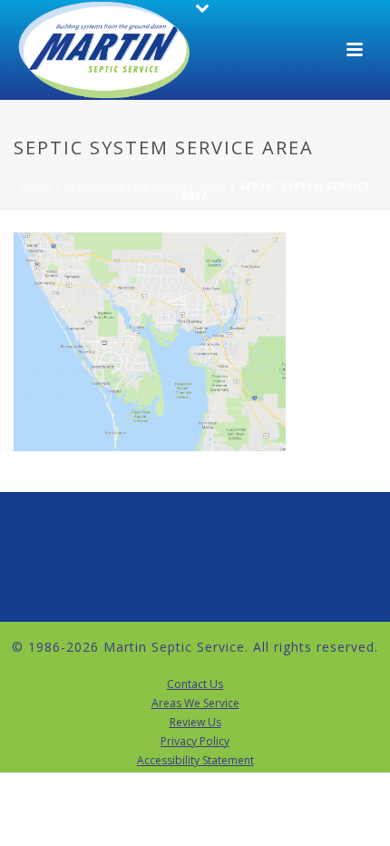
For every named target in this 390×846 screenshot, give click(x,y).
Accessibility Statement (195, 760)
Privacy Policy (195, 741)
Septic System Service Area (146, 186)
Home (36, 186)
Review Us (195, 722)
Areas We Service (195, 703)
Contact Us (195, 684)
